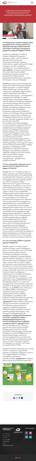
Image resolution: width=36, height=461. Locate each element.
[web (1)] (18, 364)
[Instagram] (26, 437)
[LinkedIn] (30, 437)
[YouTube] (30, 433)
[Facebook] (26, 433)
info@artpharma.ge (8, 445)
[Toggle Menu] (32, 2)
